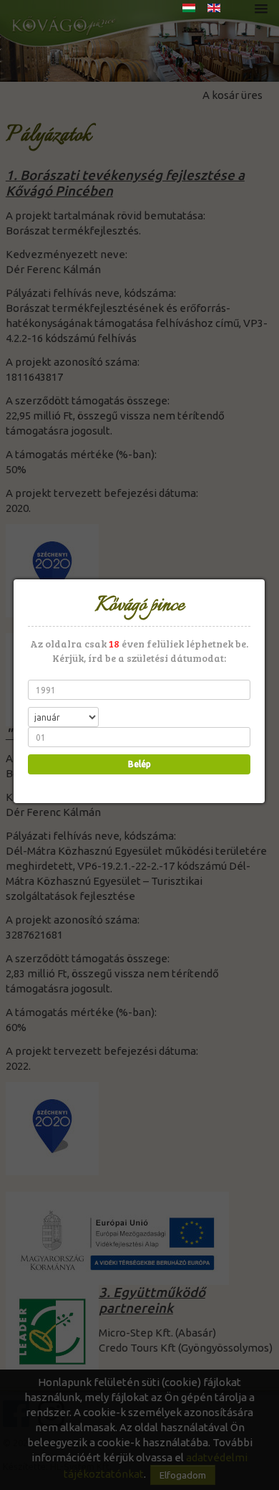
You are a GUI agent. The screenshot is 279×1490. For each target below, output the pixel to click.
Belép (139, 764)
